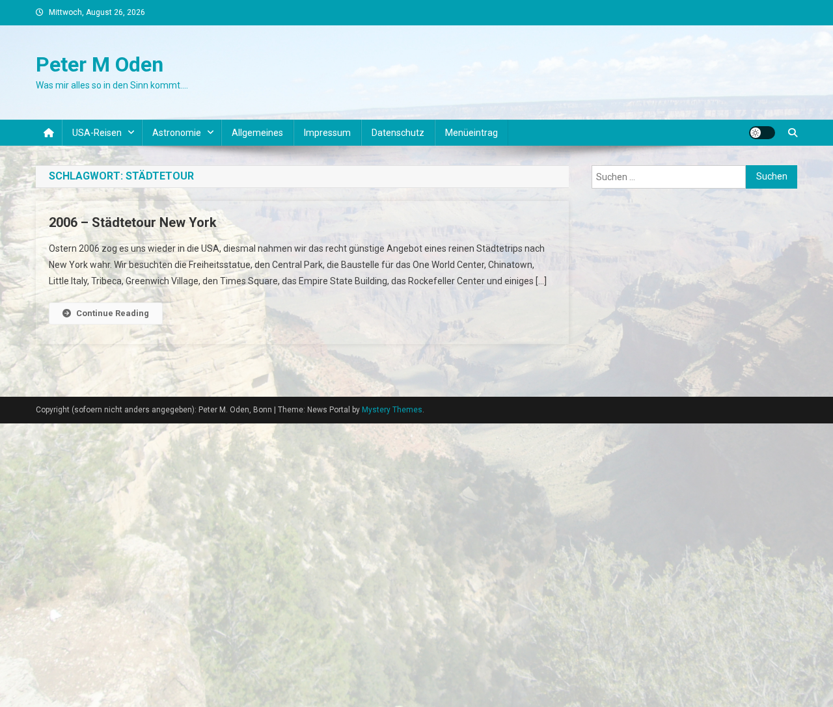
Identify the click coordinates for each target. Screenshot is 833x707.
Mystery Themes (392, 409)
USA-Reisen (97, 132)
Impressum (327, 132)
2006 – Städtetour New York (133, 222)
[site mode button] (762, 132)
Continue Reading (112, 313)
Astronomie (176, 132)
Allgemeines (257, 132)
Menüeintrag (471, 132)
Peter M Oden (99, 64)
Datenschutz (398, 132)
